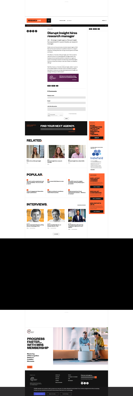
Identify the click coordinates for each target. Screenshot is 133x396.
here (71, 390)
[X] (30, 31)
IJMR (69, 378)
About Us (57, 378)
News (49, 85)
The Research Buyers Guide (31, 125)
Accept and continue (39, 393)
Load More (56, 234)
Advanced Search (71, 131)
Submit (66, 118)
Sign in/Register (69, 20)
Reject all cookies (52, 393)
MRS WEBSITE (70, 380)
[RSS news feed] (33, 31)
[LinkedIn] (28, 31)
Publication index (58, 382)
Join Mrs (57, 380)
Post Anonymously (72, 113)
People (53, 85)
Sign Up (97, 137)
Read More (74, 79)
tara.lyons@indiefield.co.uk (97, 161)
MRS (64, 20)
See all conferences (97, 198)
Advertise (57, 376)
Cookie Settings (65, 393)
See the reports (97, 211)
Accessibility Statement (73, 376)
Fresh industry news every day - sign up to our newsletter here (39, 25)
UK (57, 85)
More (81, 204)
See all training (97, 186)
